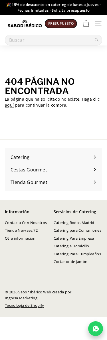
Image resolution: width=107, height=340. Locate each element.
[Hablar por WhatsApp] (95, 328)
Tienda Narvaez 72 (21, 230)
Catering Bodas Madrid (74, 222)
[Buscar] (96, 40)
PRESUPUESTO (61, 23)
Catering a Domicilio (71, 245)
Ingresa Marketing (21, 297)
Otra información (20, 238)
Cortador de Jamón (71, 261)
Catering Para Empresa (74, 238)
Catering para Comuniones (77, 230)
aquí (9, 105)
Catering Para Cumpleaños (77, 253)
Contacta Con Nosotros (26, 222)
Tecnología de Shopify (24, 305)
